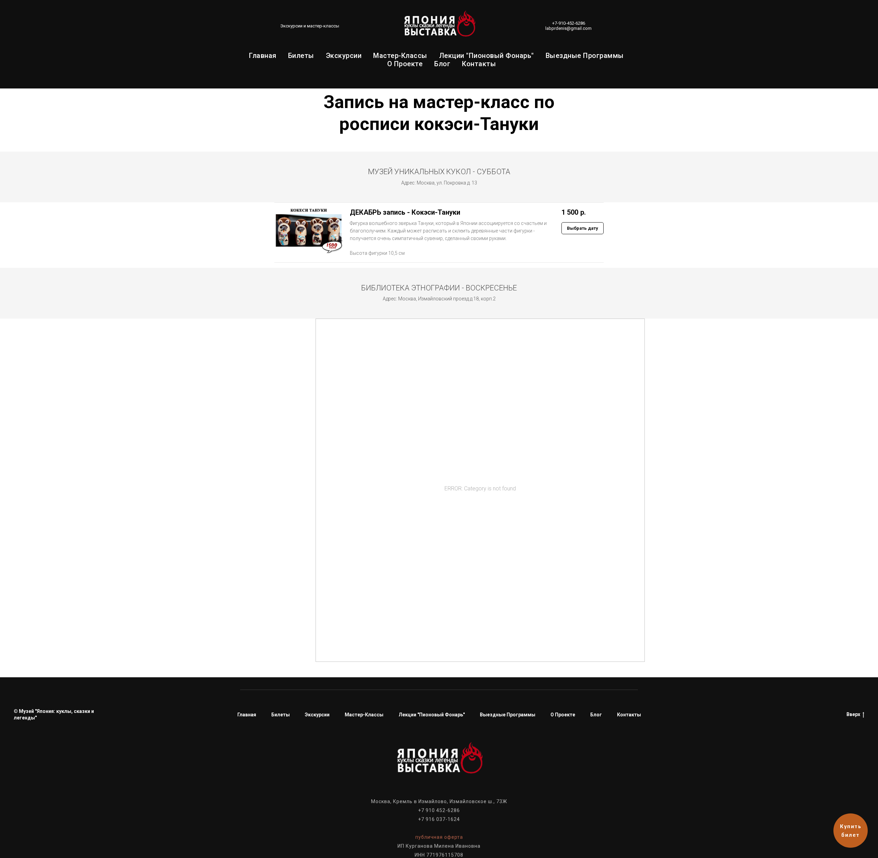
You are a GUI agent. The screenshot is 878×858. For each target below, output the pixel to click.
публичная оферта (439, 837)
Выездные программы (585, 55)
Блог (442, 64)
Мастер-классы (400, 55)
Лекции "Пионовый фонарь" (486, 55)
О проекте (405, 64)
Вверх (853, 714)
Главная (262, 55)
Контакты (479, 64)
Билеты (301, 55)
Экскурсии (344, 55)
